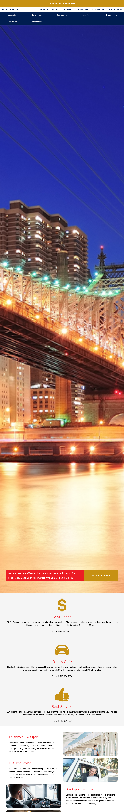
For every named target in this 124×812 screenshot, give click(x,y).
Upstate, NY (12, 22)
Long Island (37, 15)
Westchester (37, 22)
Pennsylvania (111, 15)
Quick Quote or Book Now (62, 3)
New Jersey (62, 15)
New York (87, 15)
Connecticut (12, 15)
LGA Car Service (11, 9)
